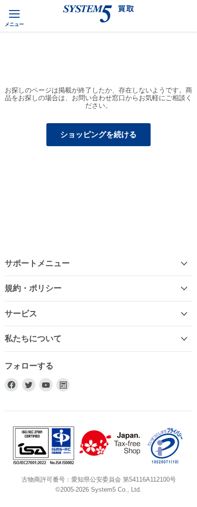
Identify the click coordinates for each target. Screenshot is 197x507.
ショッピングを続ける (98, 134)
